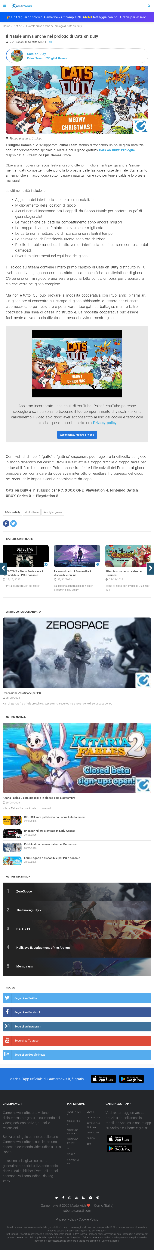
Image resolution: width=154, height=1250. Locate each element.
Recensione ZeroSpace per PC (22, 693)
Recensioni (93, 1117)
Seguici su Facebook (27, 1012)
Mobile (71, 1154)
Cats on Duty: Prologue (117, 150)
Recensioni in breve (93, 1125)
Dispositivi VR (73, 1162)
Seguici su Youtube (26, 1040)
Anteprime (93, 1132)
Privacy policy (104, 422)
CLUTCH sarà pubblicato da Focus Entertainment (54, 817)
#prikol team (31, 512)
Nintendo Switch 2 (72, 1132)
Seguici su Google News (29, 1054)
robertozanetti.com (77, 1211)
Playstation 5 (74, 1114)
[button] (6, 523)
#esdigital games (53, 512)
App (89, 1144)
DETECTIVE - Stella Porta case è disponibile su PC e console (23, 573)
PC (50, 42)
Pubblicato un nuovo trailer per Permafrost (51, 844)
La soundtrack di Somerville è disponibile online (72, 573)
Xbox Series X (73, 1123)
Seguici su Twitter (25, 998)
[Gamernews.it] (21, 6)
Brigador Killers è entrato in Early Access (49, 831)
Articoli (91, 1138)
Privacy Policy (66, 1219)
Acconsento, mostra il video (77, 434)
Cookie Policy (88, 1219)
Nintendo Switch (72, 1141)
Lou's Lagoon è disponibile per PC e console (52, 858)
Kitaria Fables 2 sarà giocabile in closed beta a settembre (39, 798)
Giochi (90, 1112)
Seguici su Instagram (27, 1026)
